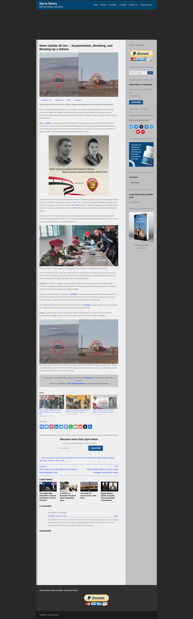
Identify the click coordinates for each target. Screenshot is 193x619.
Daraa (56, 458)
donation (89, 378)
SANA (48, 123)
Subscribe (96, 448)
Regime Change (108, 458)
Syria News (48, 3)
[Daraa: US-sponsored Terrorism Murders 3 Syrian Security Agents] (105, 402)
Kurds (84, 458)
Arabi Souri (59, 100)
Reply (116, 516)
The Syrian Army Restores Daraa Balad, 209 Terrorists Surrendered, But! (50, 412)
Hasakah (69, 458)
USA (62, 460)
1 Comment (78, 100)
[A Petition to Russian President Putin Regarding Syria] (68, 487)
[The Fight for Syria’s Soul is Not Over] (89, 487)
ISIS (77, 205)
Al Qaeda (50, 458)
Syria (68, 100)
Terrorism (51, 460)
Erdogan (63, 458)
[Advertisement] (96, 25)
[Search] (150, 72)
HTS (75, 458)
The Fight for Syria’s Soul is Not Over (88, 495)
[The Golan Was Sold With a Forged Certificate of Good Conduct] (48, 487)
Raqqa (99, 458)
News (94, 458)
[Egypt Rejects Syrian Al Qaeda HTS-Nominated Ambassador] (109, 487)
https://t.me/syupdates (75, 383)
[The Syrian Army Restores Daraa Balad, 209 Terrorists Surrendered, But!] (51, 402)
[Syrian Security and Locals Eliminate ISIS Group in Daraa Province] (78, 402)
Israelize (73, 294)
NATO (89, 458)
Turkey (57, 460)
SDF (50, 305)
